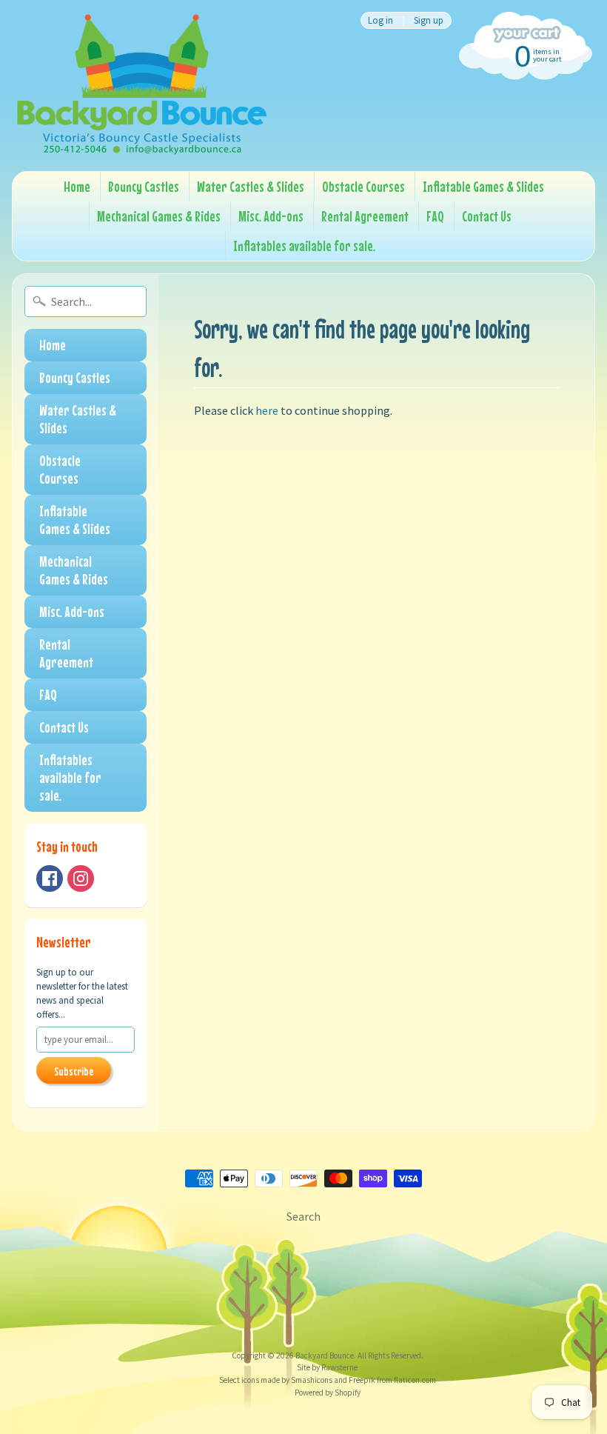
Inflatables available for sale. (304, 245)
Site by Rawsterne (327, 1367)
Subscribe (73, 1071)
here (266, 410)
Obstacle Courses (363, 186)
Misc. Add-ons (271, 215)
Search (303, 1216)
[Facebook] (49, 878)
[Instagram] (80, 878)
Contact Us (487, 215)
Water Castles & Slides (250, 186)
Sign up (428, 20)
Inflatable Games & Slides (483, 186)
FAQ (435, 215)
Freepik (361, 1380)
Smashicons (310, 1380)
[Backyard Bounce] (141, 85)
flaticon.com (414, 1380)
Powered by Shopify (327, 1392)
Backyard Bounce (324, 1355)
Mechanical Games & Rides (159, 215)
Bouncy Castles (143, 186)
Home (77, 186)
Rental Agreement (365, 215)
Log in (380, 20)
